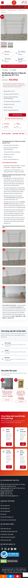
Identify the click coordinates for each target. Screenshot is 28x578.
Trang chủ (3, 10)
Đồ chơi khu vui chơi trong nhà (8, 520)
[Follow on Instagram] (5, 549)
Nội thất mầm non (12, 10)
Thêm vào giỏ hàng (17, 114)
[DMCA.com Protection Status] (9, 561)
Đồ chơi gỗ (3, 514)
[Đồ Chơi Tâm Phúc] (14, 2)
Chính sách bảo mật (6, 528)
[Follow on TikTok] (9, 549)
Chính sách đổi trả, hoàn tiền (8, 537)
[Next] (24, 27)
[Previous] (3, 27)
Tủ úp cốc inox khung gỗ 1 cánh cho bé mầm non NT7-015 (21, 393)
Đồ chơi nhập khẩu (5, 511)
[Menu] (2, 2)
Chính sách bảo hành (6, 540)
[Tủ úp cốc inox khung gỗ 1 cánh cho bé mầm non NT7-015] (21, 383)
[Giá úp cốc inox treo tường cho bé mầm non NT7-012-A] (7, 383)
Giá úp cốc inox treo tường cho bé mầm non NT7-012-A (7, 392)
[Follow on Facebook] (2, 549)
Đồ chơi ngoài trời (5, 505)
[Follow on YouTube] (15, 549)
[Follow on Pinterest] (12, 549)
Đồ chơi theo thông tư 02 (7, 517)
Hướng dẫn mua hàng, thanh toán (9, 531)
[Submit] (25, 7)
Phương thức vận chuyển (7, 534)
